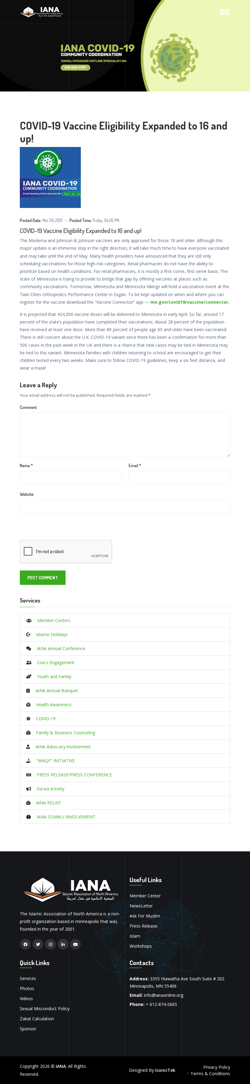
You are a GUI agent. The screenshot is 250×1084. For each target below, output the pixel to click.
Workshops (141, 946)
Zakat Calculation (37, 1018)
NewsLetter (141, 906)
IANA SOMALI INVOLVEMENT (63, 817)
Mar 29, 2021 (52, 220)
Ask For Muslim (145, 916)
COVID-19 (42, 718)
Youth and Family (51, 676)
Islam (135, 936)
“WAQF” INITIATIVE (53, 761)
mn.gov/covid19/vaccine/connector (189, 302)
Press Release (143, 926)
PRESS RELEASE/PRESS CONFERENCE (71, 775)
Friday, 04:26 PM (106, 220)
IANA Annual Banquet (54, 690)
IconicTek (165, 1070)
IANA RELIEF (45, 803)
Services (28, 978)
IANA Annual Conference (58, 648)
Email (135, 465)
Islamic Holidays (49, 634)
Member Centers (51, 620)
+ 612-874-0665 (161, 1004)
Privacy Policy (216, 1067)
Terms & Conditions (210, 1073)
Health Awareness (51, 704)
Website (27, 494)
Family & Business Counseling (62, 732)
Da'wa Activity (47, 789)
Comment (28, 407)
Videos (26, 998)
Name (26, 465)
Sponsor (28, 1029)
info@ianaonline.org (163, 995)
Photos (27, 988)
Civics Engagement (53, 662)
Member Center (145, 896)
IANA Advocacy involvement (60, 746)
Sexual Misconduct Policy (45, 1008)
